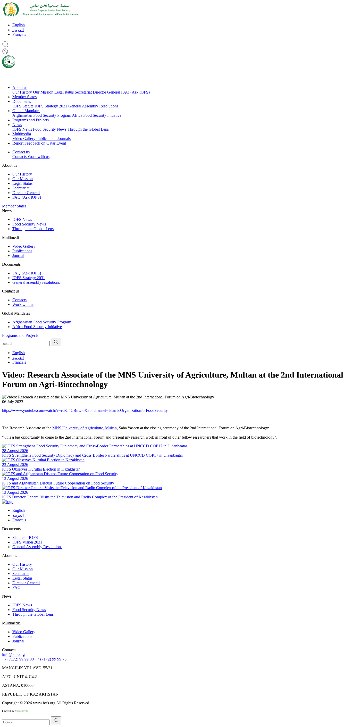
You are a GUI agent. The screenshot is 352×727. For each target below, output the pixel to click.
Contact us (21, 152)
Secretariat (84, 92)
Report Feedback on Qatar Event (39, 143)
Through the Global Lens (88, 129)
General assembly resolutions (36, 282)
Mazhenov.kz (21, 710)
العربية (18, 30)
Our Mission (43, 92)
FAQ (16, 587)
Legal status (64, 92)
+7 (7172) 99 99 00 (18, 659)
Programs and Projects (30, 120)
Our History (22, 92)
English (18, 25)
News (17, 124)
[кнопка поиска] (56, 342)
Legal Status (22, 183)
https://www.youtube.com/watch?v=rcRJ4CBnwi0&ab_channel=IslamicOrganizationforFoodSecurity (85, 410)
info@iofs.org (13, 654)
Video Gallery (24, 138)
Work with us (38, 156)
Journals (64, 138)
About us (19, 87)
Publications (46, 138)
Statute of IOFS (25, 537)
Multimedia (21, 134)
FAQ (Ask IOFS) (135, 92)
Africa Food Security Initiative (96, 115)
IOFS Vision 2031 (27, 542)
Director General (107, 92)
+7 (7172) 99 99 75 (50, 659)
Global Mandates (26, 110)
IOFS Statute (23, 106)
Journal (18, 255)
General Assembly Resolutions (93, 106)
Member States (24, 97)
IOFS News (22, 129)
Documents (21, 101)
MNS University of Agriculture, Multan (84, 428)
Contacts (20, 156)
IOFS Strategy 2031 (51, 106)
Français (19, 34)
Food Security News (50, 129)
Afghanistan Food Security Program (42, 115)
